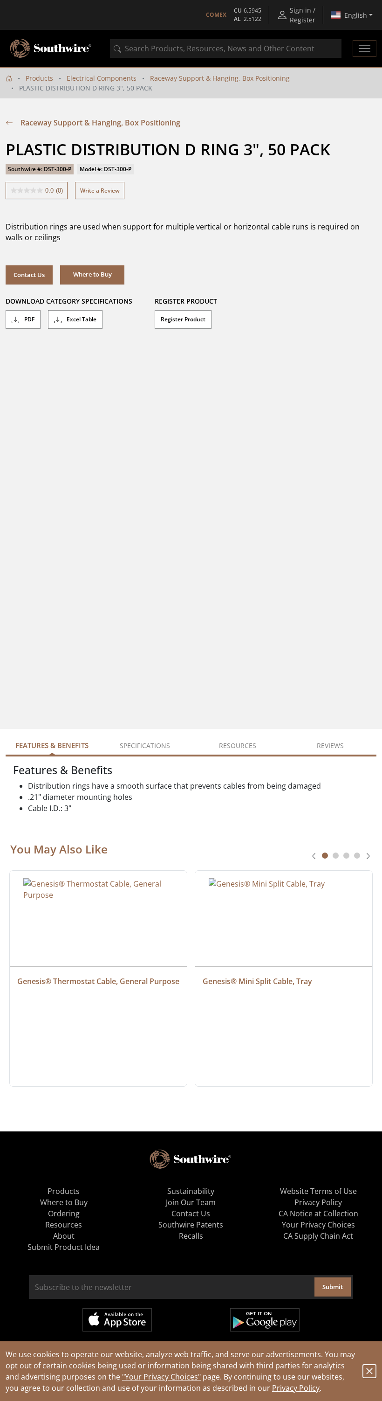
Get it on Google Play (265, 1320)
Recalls (191, 1236)
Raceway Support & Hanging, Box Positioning (220, 78)
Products (39, 78)
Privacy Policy (296, 1388)
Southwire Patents (190, 1225)
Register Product (183, 319)
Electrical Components (101, 78)
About (64, 1236)
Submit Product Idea (63, 1247)
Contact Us (29, 274)
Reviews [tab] (330, 745)
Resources (63, 1225)
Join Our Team (191, 1202)
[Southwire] (51, 48)
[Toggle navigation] (364, 48)
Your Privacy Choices (318, 1225)
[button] (92, 274)
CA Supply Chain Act (318, 1236)
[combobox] (225, 48)
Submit (332, 1287)
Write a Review (100, 190)
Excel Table (80, 319)
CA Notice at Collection (318, 1213)
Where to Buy (64, 1202)
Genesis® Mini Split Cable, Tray (257, 981)
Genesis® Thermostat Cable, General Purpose (98, 981)
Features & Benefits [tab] (52, 745)
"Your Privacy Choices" (161, 1377)
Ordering (64, 1213)
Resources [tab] (237, 745)
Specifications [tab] (145, 745)
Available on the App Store (117, 1320)
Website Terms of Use (318, 1191)
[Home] (9, 78)
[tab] (325, 856)
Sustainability (190, 1191)
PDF (28, 319)
